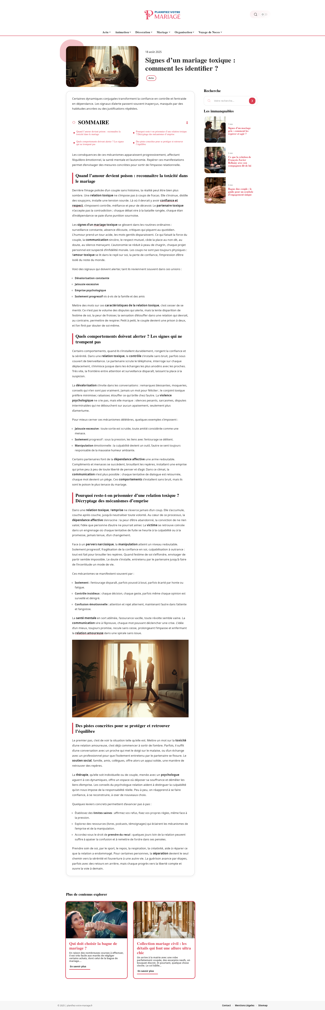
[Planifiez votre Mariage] (162, 14)
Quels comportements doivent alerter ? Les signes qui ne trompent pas (100, 143)
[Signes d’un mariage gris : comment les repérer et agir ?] (214, 129)
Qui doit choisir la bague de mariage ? (93, 945)
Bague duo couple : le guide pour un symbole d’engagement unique (240, 191)
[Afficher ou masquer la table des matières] (149, 123)
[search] (255, 14)
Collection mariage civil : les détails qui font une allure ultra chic (164, 947)
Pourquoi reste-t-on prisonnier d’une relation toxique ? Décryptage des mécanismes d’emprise (161, 133)
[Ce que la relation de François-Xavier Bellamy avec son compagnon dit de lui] (214, 160)
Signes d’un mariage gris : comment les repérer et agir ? (239, 131)
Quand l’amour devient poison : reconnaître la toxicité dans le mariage (98, 133)
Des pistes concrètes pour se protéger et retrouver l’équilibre (159, 143)
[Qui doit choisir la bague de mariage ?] (96, 920)
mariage (100, 225)
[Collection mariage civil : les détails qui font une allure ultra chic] (164, 920)
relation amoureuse (89, 633)
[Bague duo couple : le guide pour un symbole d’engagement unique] (214, 190)
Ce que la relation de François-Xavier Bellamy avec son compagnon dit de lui (239, 161)
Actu (151, 78)
